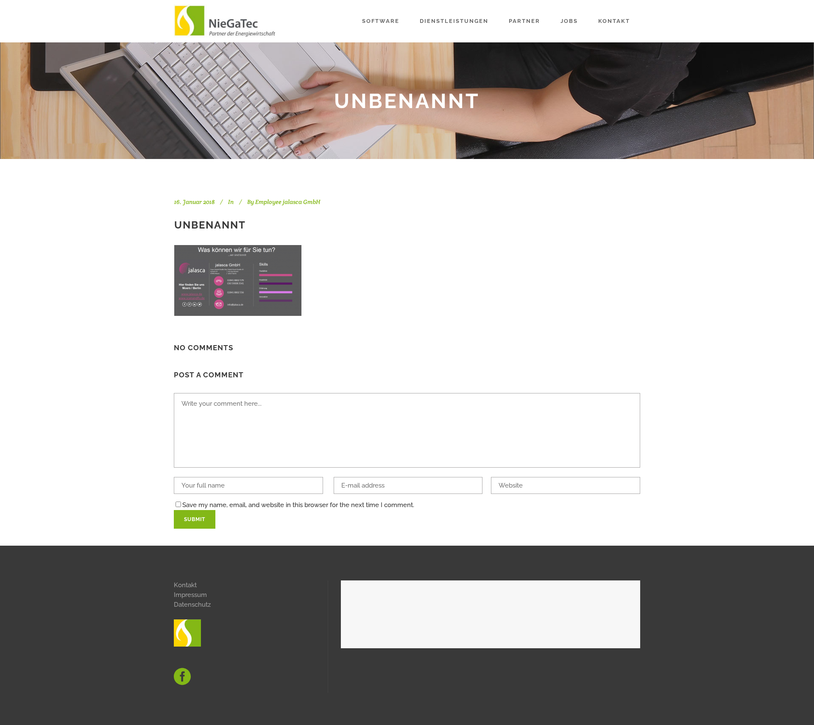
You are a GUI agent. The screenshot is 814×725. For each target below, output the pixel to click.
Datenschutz (192, 604)
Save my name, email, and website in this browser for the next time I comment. (298, 505)
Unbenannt (210, 225)
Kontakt (185, 585)
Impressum (190, 595)
